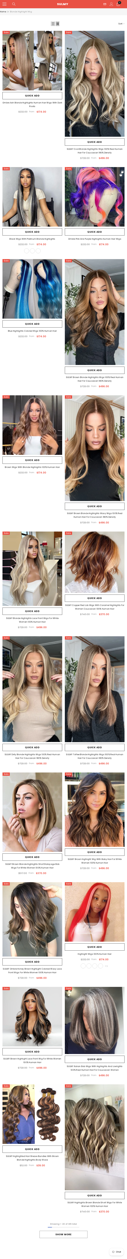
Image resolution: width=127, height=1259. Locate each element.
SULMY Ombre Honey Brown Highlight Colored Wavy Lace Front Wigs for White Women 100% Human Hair (32, 970)
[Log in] (111, 4)
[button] (53, 24)
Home (3, 11)
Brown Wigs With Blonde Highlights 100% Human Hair (32, 467)
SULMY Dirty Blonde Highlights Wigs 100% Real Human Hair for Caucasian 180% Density (32, 756)
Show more (63, 1234)
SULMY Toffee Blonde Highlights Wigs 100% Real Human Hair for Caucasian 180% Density (94, 756)
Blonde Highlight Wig (21, 11)
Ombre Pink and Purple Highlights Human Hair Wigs (94, 238)
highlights (26, 250)
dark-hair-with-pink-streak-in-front (94, 965)
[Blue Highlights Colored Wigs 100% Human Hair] (32, 289)
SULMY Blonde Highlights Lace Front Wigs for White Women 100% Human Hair (32, 620)
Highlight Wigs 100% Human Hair (94, 954)
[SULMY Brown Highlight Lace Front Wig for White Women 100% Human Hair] (32, 1016)
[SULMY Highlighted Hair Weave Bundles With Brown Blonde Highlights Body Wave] (32, 1114)
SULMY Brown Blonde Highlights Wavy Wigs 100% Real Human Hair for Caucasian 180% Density (95, 515)
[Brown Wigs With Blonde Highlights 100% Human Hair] (32, 425)
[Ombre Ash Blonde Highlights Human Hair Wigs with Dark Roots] (32, 60)
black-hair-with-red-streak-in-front (83, 965)
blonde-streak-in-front (38, 250)
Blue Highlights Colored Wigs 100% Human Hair (32, 331)
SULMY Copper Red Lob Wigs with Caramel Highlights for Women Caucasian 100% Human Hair (94, 607)
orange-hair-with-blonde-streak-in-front (88, 965)
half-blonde (32, 250)
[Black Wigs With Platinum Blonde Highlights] (32, 197)
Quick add (32, 95)
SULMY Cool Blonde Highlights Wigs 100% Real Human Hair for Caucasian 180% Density (95, 151)
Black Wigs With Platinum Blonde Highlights (32, 238)
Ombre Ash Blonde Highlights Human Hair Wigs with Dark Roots (32, 104)
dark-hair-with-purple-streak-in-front (100, 965)
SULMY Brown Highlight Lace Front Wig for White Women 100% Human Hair (32, 1060)
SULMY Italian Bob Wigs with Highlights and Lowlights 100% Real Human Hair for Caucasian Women (94, 1068)
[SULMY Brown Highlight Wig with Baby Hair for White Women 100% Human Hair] (95, 809)
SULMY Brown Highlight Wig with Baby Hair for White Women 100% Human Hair (95, 861)
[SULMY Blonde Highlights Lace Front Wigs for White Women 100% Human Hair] (32, 569)
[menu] (4, 4)
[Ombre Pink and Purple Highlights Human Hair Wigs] (95, 197)
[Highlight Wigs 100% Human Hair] (95, 912)
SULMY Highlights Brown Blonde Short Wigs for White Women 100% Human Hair (94, 1204)
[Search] (14, 4)
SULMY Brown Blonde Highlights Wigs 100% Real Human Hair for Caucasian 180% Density (94, 379)
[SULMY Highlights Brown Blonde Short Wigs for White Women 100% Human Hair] (95, 1137)
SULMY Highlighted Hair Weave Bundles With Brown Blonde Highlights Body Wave (32, 1158)
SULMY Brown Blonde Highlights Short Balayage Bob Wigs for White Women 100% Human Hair (32, 866)
